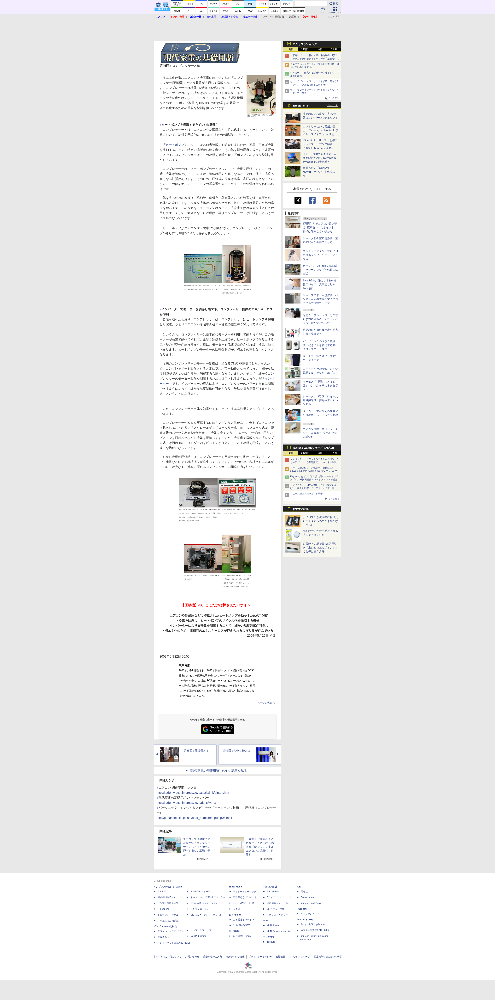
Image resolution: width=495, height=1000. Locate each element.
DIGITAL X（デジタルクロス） (206, 914)
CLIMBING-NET (241, 925)
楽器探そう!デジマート (245, 897)
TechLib (271, 942)
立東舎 (236, 909)
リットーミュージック (244, 891)
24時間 (305, 49)
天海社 (304, 891)
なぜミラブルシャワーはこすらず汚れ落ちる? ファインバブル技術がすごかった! (320, 319)
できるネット (165, 937)
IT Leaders (163, 909)
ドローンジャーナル (168, 914)
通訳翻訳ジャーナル (277, 903)
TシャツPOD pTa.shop (313, 924)
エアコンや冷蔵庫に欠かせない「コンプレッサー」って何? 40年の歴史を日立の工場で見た (196, 846)
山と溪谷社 (235, 914)
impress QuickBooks (311, 903)
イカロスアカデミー (277, 914)
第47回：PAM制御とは (236, 750)
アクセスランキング (305, 44)
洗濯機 (292, 16)
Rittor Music (235, 886)
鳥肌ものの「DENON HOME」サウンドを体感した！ (319, 171)
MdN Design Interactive (279, 931)
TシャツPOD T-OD (243, 903)
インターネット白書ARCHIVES (174, 943)
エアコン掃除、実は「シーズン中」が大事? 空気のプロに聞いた (320, 432)
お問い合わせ (192, 956)
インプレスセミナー (200, 909)
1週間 (320, 49)
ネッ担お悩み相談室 (168, 920)
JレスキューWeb (275, 909)
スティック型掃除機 (273, 16)
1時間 (291, 49)
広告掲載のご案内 (212, 956)
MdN (265, 920)
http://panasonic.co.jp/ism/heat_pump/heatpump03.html (194, 817)
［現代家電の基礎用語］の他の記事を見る (217, 770)
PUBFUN (302, 909)
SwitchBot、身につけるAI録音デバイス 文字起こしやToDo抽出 (319, 284)
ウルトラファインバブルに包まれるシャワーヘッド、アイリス (320, 254)
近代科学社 (235, 931)
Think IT (162, 891)
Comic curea (307, 897)
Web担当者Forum (167, 897)
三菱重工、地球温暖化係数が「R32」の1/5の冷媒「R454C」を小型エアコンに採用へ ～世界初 (260, 846)
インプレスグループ (299, 956)
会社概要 (280, 956)
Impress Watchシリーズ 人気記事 (313, 447)
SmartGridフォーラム (201, 891)
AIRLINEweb (273, 891)
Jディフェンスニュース (279, 897)
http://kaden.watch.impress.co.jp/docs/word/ (186, 802)
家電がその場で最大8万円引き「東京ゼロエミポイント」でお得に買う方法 (320, 547)
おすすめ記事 (301, 509)
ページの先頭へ (266, 702)
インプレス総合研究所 (169, 903)
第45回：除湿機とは (196, 750)
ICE (299, 886)
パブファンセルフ (310, 913)
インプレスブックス (200, 930)
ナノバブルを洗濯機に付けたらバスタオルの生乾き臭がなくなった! (320, 521)
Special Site (300, 105)
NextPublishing (198, 936)
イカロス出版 (270, 886)
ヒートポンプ (175, 144)
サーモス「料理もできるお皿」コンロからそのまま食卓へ (320, 385)
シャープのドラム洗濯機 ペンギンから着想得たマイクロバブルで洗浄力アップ (320, 299)
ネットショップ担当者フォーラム (207, 897)
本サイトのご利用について (167, 956)
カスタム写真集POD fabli (315, 930)
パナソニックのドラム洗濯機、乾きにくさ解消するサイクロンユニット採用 (320, 345)
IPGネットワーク (306, 919)
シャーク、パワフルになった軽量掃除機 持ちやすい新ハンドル (320, 400)
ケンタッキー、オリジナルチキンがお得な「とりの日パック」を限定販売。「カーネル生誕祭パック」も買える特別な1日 (314, 462)
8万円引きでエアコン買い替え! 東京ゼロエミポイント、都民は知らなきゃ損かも (320, 227)
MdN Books (273, 925)
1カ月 (334, 49)
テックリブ (269, 937)
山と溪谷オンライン (243, 919)
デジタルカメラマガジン (170, 931)
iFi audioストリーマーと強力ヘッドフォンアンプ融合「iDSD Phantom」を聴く (320, 144)
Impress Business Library (203, 903)
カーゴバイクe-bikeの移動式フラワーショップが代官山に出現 (320, 269)
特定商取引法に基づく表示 (328, 956)
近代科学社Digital (242, 936)
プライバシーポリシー (260, 956)
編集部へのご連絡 (235, 956)
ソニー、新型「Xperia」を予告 (306, 493)
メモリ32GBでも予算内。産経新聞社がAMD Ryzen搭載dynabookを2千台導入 (320, 157)
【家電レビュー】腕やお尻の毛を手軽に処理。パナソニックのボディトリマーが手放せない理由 (314, 58)
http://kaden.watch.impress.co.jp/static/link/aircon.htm (193, 792)
